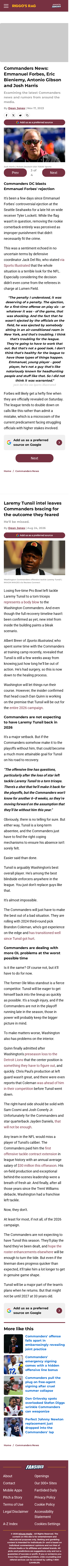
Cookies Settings (47, 1524)
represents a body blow (21, 602)
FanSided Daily (45, 1490)
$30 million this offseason (37, 1165)
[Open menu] (6, 5)
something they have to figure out (29, 1066)
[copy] (27, 115)
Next (53, 173)
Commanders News (27, 471)
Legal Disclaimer (15, 1512)
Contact (9, 1483)
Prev (15, 173)
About (7, 1476)
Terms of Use (13, 1504)
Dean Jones (16, 108)
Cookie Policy (44, 1504)
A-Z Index (10, 1524)
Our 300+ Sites (45, 1483)
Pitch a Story (12, 1497)
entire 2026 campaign (26, 708)
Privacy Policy (44, 1497)
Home (7, 471)
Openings (41, 1476)
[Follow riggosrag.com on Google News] (59, 442)
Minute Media (25, 1534)
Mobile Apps (12, 1490)
